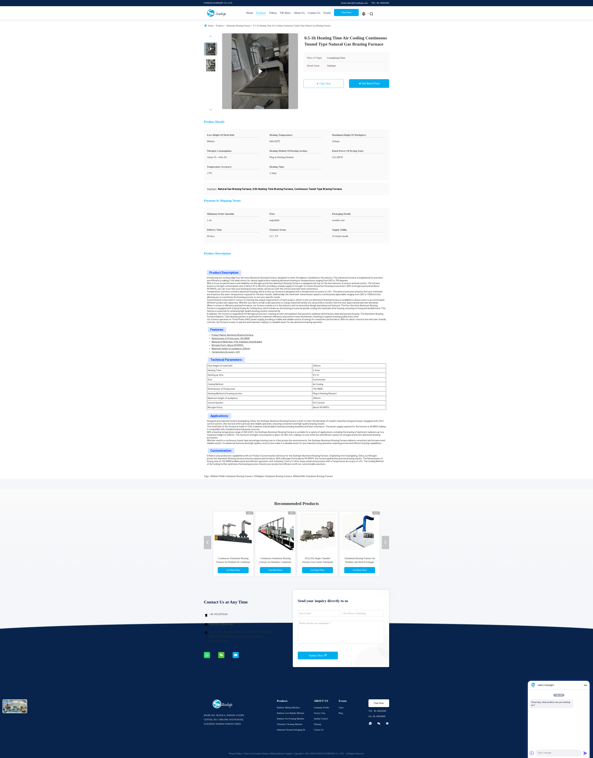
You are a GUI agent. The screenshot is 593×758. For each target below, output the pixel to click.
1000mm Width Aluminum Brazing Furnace (231, 476)
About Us (299, 12)
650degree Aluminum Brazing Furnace (273, 476)
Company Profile (321, 707)
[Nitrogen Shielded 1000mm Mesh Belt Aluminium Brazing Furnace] (317, 531)
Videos (273, 12)
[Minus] (585, 685)
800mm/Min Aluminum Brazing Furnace (313, 476)
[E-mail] (239, 657)
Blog (341, 713)
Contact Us (314, 12)
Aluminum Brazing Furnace (238, 26)
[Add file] (532, 753)
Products (261, 12)
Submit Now (316, 655)
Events (327, 12)
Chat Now (346, 12)
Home (249, 12)
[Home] (216, 13)
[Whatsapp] (211, 657)
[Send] (585, 753)
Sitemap (317, 724)
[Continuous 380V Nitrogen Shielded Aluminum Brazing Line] (275, 531)
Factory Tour (319, 713)
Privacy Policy (235, 753)
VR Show (285, 12)
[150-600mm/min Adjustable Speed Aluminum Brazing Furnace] (359, 531)
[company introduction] (260, 71)
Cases (341, 707)
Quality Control (321, 719)
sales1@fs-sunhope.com (221, 624)
